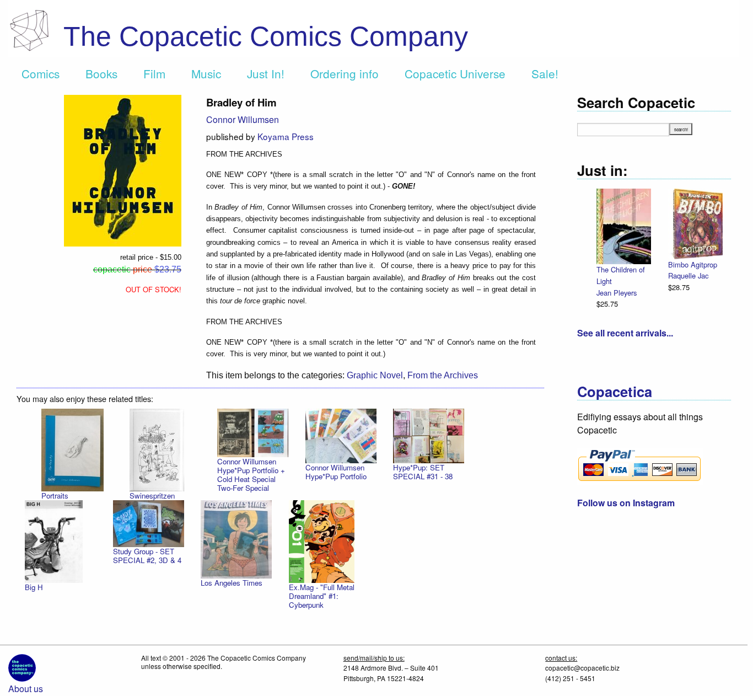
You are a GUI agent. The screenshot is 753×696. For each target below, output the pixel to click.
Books (101, 73)
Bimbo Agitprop (692, 264)
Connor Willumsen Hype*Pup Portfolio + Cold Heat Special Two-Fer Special (251, 474)
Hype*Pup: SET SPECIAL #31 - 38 (423, 471)
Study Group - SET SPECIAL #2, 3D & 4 (147, 555)
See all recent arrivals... (625, 332)
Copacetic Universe (455, 73)
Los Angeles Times (231, 582)
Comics (40, 73)
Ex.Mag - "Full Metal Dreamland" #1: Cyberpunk (321, 596)
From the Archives (442, 375)
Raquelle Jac (688, 275)
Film (154, 73)
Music (206, 73)
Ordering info (344, 73)
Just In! (265, 73)
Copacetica (614, 391)
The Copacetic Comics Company (265, 36)
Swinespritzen (152, 495)
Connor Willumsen (242, 119)
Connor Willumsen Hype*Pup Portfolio (336, 471)
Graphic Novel (375, 375)
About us (25, 688)
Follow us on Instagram (626, 502)
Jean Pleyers (616, 292)
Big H (34, 587)
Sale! (544, 73)
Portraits (54, 495)
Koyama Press (285, 136)
